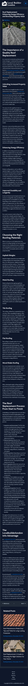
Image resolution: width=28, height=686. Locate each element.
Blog (13, 677)
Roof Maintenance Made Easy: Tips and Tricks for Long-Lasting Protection (14, 631)
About (13, 673)
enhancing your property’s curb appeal (16, 70)
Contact (13, 679)
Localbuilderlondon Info (9, 539)
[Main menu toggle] (25, 3)
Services (13, 675)
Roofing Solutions (8, 636)
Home (13, 671)
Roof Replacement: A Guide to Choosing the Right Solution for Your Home (13, 656)
